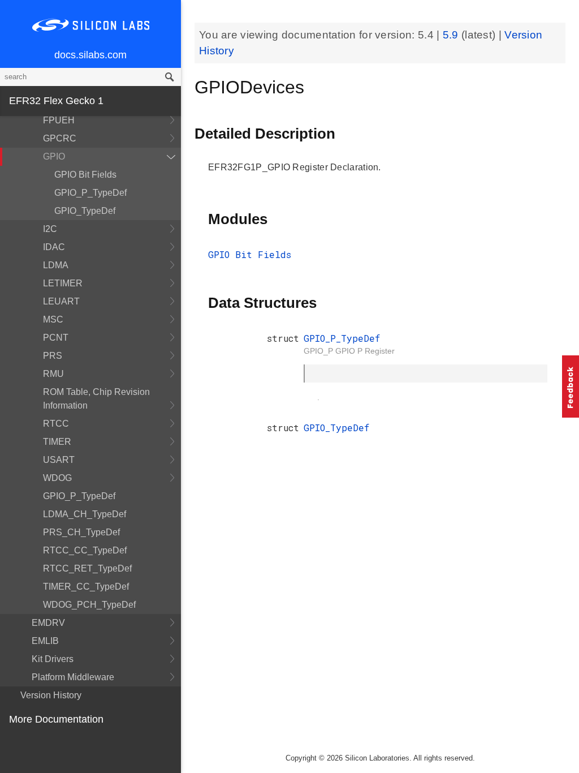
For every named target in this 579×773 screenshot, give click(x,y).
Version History (50, 695)
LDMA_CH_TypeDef (84, 514)
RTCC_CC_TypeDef (85, 550)
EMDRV (48, 623)
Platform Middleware (73, 677)
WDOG (57, 478)
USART (59, 460)
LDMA (55, 265)
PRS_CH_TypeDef (81, 532)
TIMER (57, 441)
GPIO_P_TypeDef (90, 192)
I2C (50, 229)
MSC (53, 319)
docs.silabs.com (90, 55)
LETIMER (63, 283)
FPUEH (59, 120)
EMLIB (45, 641)
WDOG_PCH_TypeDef (89, 604)
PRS (52, 355)
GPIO (54, 156)
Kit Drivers (53, 659)
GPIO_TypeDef (84, 211)
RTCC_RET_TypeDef (87, 568)
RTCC (56, 423)
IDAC (54, 247)
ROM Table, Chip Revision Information (96, 398)
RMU (53, 374)
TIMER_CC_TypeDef (86, 586)
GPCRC (59, 138)
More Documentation (56, 719)
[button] (570, 386)
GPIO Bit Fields (85, 174)
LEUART (61, 301)
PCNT (55, 337)
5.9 (452, 35)
